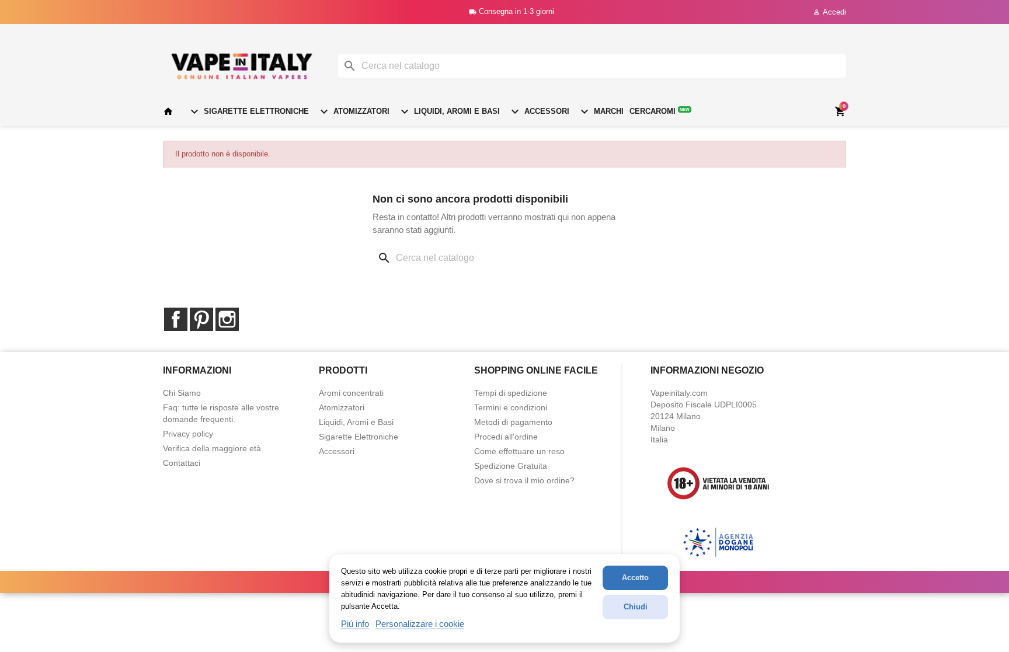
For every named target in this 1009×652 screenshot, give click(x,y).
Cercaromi (659, 111)
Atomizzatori (353, 111)
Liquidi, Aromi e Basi (449, 111)
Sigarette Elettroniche (248, 111)
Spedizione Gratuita (510, 465)
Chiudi (636, 606)
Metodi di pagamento (513, 422)
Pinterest (201, 319)
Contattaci (181, 463)
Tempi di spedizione (510, 393)
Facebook (175, 319)
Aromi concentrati (351, 393)
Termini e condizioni (510, 407)
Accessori (538, 111)
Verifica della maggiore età (212, 448)
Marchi (600, 111)
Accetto (635, 577)
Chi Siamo (182, 393)
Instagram (227, 319)
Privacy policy (188, 433)
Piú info (355, 624)
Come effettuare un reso (519, 451)
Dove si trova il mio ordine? (524, 480)
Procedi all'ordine (506, 436)
